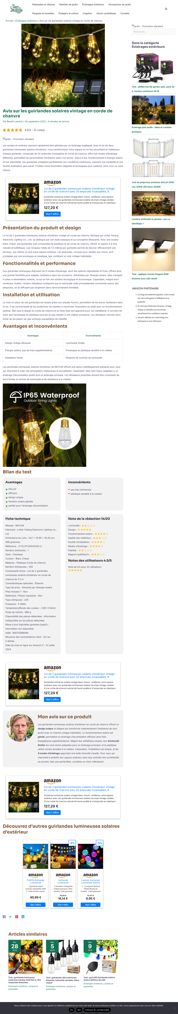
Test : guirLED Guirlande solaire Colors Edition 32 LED (99, 978)
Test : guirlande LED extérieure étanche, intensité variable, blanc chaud (62, 980)
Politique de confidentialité (97, 1010)
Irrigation (87, 13)
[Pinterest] (16, 916)
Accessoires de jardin (119, 4)
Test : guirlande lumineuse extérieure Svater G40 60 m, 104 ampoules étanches (24, 980)
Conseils (124, 13)
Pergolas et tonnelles (43, 13)
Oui (71, 1010)
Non (79, 1010)
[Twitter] (10, 916)
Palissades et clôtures (43, 4)
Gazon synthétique (106, 13)
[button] (166, 9)
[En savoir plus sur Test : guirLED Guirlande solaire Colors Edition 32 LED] (101, 956)
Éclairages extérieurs (93, 4)
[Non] (174, 1008)
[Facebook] (4, 916)
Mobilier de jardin (68, 4)
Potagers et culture (68, 13)
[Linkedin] (23, 916)
